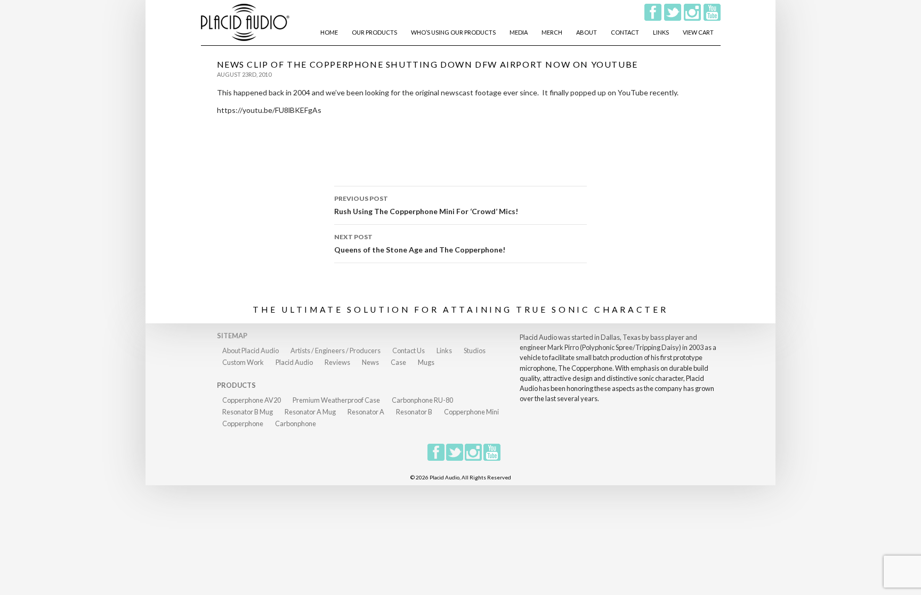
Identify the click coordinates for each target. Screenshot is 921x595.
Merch (552, 32)
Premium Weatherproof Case (336, 400)
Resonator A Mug (310, 411)
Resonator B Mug (247, 411)
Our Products (374, 32)
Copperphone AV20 (251, 400)
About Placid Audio (250, 350)
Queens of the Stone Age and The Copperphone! (419, 243)
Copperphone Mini (471, 411)
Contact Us (408, 350)
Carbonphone (295, 423)
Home (329, 32)
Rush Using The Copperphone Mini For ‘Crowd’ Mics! (426, 205)
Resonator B (414, 411)
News (370, 362)
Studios (475, 350)
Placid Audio (294, 362)
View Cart (698, 32)
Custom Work (243, 362)
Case (398, 362)
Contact (625, 32)
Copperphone (242, 423)
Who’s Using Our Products (453, 32)
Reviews (337, 362)
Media (519, 32)
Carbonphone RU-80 (422, 400)
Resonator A (366, 411)
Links (661, 32)
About (586, 32)
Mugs (426, 362)
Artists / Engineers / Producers (335, 350)
